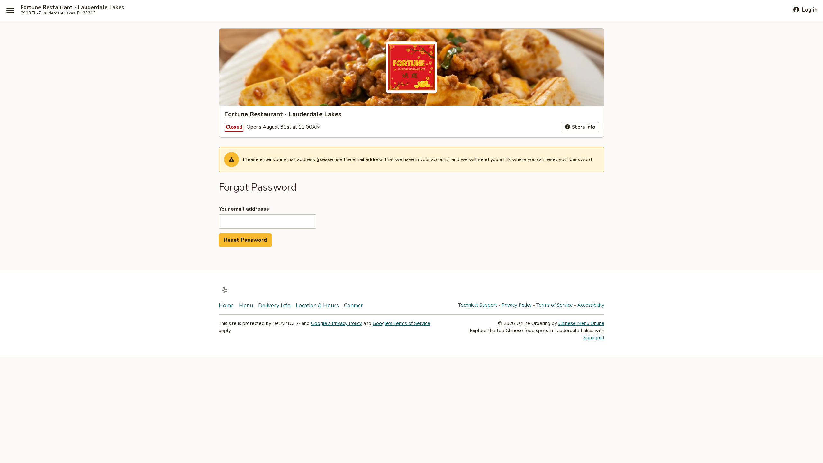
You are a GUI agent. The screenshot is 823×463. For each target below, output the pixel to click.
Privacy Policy (517, 305)
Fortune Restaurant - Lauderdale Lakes (72, 8)
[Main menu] (10, 10)
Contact (353, 305)
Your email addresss (244, 209)
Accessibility (590, 305)
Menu (246, 305)
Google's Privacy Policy (336, 323)
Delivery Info (274, 305)
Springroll (593, 337)
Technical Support (477, 305)
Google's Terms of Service (401, 323)
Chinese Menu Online (581, 323)
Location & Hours (317, 305)
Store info (583, 127)
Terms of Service (554, 305)
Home (226, 305)
